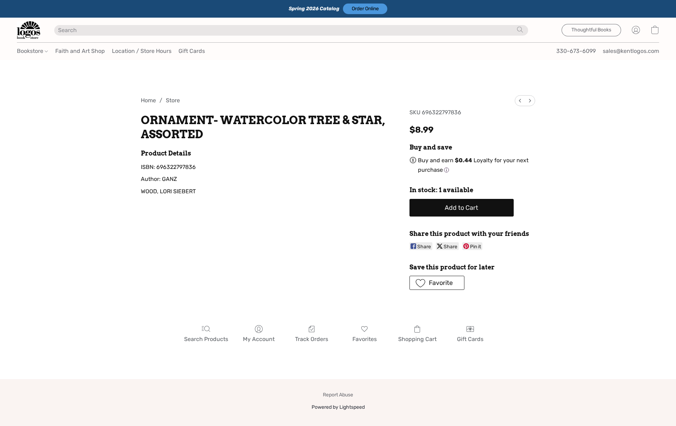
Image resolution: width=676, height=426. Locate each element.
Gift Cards (192, 51)
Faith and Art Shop (80, 51)
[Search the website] (520, 30)
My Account (259, 339)
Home (148, 100)
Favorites (364, 339)
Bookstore (31, 51)
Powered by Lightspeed (338, 407)
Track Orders (311, 339)
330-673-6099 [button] (576, 51)
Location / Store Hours (141, 51)
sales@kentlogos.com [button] (631, 51)
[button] (365, 9)
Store (173, 100)
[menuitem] (520, 101)
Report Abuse (338, 395)
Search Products (206, 339)
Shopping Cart (417, 339)
